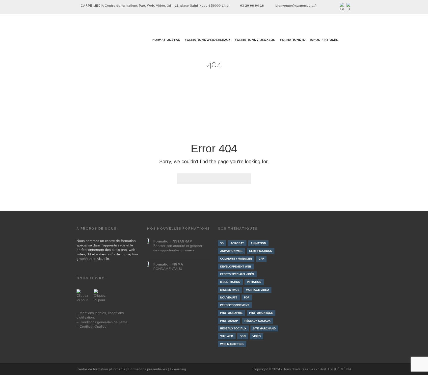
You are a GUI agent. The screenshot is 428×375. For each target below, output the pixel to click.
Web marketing (232, 344)
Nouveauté (228, 297)
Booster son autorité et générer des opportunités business (177, 245)
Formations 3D (292, 40)
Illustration (230, 281)
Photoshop (229, 320)
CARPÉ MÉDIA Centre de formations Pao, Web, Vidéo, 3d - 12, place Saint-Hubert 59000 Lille (155, 5)
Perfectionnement (234, 305)
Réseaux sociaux (257, 320)
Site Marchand (264, 328)
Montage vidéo (257, 289)
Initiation (254, 281)
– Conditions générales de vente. (102, 322)
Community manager (236, 258)
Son (243, 336)
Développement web (235, 266)
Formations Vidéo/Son (255, 40)
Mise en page (229, 289)
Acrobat (237, 243)
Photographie (231, 312)
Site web (226, 336)
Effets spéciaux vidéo (237, 274)
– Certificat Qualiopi (92, 326)
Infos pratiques (324, 40)
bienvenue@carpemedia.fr (296, 5)
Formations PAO (166, 40)
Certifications (260, 250)
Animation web (231, 250)
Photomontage (261, 312)
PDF (246, 297)
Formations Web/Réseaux (207, 40)
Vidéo (256, 336)
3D (222, 243)
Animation (258, 243)
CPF (261, 258)
